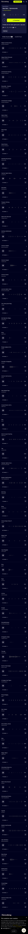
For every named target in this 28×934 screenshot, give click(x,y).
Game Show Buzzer (6, 781)
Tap (2, 448)
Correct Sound (4, 274)
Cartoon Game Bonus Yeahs (6, 173)
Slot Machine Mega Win (6, 318)
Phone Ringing (4, 694)
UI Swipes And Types (6, 680)
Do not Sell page (19, 926)
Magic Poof (4, 535)
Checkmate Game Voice (6, 767)
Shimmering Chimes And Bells (6, 796)
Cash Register (4, 550)
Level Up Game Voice (6, 289)
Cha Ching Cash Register (6, 303)
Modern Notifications (6, 477)
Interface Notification (6, 231)
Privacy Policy (15, 925)
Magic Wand (4, 752)
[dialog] (14, 925)
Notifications (4, 868)
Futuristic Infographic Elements (6, 361)
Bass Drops (4, 854)
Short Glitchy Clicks (6, 723)
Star (2, 419)
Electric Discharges (6, 665)
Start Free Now (18, 1)
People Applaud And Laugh (6, 347)
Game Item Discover (6, 216)
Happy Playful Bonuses (6, 57)
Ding (2, 332)
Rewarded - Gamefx (6, 86)
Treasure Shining (5, 202)
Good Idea (3, 187)
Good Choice (4, 144)
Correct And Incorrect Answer (6, 376)
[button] (14, 928)
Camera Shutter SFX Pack (6, 897)
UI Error (3, 593)
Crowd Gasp (4, 883)
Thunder (3, 651)
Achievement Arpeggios (6, 100)
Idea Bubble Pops (5, 390)
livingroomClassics (7, 10)
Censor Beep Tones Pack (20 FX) (6, 521)
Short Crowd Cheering (6, 434)
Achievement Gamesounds (6, 71)
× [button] (26, 917)
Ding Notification (5, 622)
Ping (2, 564)
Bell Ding (3, 492)
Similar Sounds (7, 36)
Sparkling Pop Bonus (6, 158)
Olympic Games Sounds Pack (6, 463)
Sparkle (3, 810)
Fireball (3, 607)
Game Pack (4, 129)
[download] (25, 52)
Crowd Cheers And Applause (6, 405)
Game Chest (4, 115)
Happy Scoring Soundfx (6, 42)
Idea (2, 738)
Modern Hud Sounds (6, 825)
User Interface (4, 839)
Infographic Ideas (5, 636)
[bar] (26, 2)
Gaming (5, 31)
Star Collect (4, 709)
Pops (2, 579)
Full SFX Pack (18, 36)
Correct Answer (5, 245)
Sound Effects (5, 6)
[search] (23, 2)
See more (23, 24)
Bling (2, 506)
